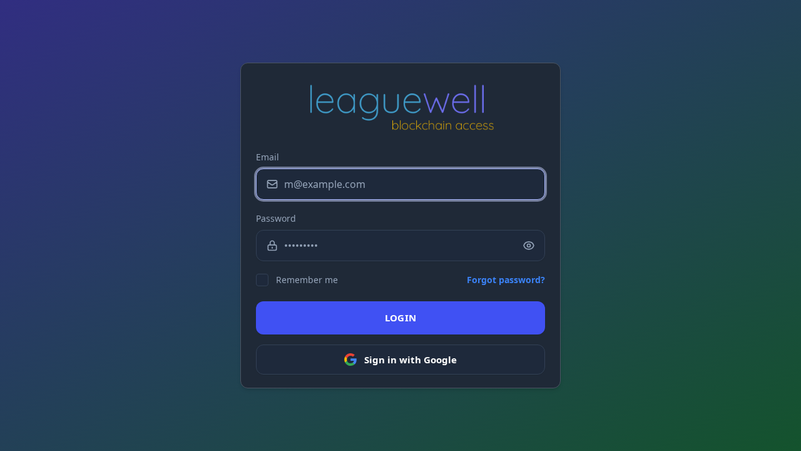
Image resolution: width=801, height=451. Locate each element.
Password (276, 218)
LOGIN (401, 317)
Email (267, 157)
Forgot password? (506, 280)
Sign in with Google (410, 359)
